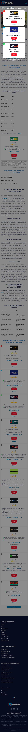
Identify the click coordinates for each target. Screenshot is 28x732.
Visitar (14, 21)
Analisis (14, 24)
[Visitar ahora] (14, 13)
